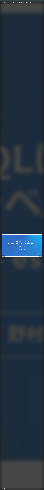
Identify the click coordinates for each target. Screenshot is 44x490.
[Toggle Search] (39, 2)
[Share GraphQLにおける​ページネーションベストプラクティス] (36, 489)
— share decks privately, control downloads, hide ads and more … (22, 0)
